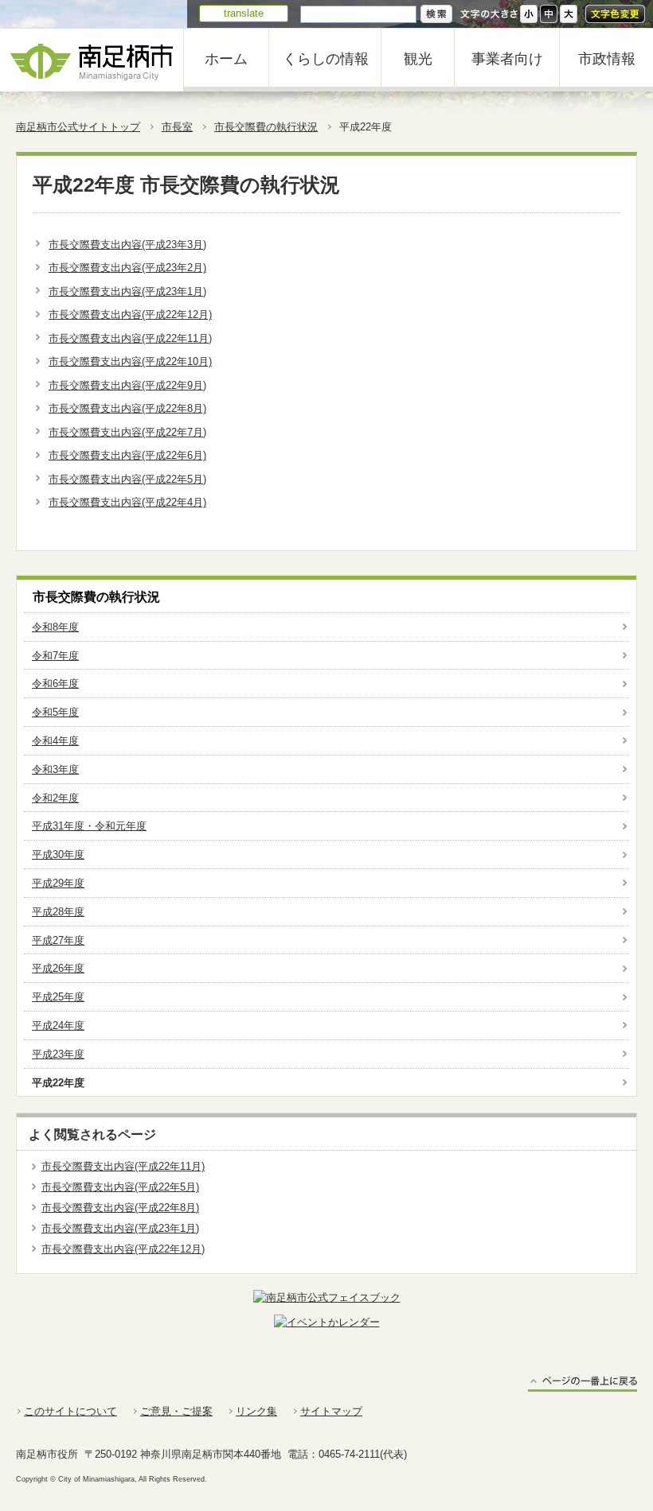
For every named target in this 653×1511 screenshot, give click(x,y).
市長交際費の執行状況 (266, 127)
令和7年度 (55, 656)
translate (244, 13)
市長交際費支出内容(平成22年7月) (127, 432)
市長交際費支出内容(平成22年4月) (127, 502)
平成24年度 (58, 1025)
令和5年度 (55, 712)
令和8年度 (55, 627)
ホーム (226, 59)
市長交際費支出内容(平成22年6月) (127, 455)
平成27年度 (58, 940)
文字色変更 (615, 14)
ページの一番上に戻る (582, 1383)
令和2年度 (55, 798)
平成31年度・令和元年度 (89, 826)
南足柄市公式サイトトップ (78, 127)
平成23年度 (58, 1054)
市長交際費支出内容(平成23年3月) (127, 245)
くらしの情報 (326, 59)
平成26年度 (58, 968)
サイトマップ (331, 1411)
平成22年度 (58, 1083)
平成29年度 (58, 883)
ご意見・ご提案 (176, 1411)
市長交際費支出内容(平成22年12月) (130, 314)
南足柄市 (91, 60)
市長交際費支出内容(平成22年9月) (127, 385)
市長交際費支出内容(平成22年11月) (130, 338)
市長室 (177, 127)
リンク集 (256, 1411)
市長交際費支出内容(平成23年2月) (127, 268)
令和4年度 (55, 741)
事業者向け (507, 59)
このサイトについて (70, 1411)
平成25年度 (58, 997)
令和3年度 (55, 769)
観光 (418, 59)
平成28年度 (58, 912)
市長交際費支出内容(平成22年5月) (127, 479)
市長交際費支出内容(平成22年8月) (127, 408)
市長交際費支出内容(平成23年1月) (127, 291)
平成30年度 (58, 854)
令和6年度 (55, 683)
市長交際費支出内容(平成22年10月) (130, 361)
